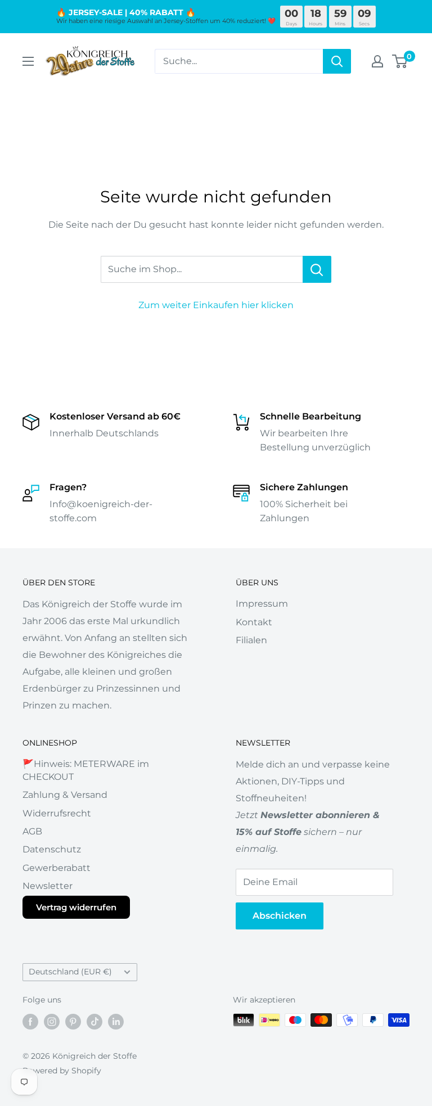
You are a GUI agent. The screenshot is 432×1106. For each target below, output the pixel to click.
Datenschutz (51, 849)
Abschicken (280, 915)
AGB (32, 831)
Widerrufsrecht (56, 813)
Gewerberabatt (56, 868)
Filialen (251, 640)
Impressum (262, 603)
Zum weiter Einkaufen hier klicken (216, 305)
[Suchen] (337, 61)
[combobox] (239, 61)
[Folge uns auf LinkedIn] (116, 1021)
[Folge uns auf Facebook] (30, 1021)
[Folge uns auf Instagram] (52, 1021)
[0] (400, 61)
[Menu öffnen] (28, 61)
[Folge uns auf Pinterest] (73, 1021)
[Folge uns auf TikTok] (94, 1021)
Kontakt (254, 622)
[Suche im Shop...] (317, 269)
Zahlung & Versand (64, 794)
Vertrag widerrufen (76, 907)
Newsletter (47, 886)
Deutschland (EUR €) (70, 971)
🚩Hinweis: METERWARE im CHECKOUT (85, 770)
